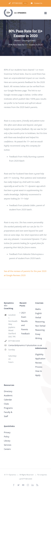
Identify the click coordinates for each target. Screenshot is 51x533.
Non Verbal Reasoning (40, 327)
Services (7, 445)
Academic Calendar (8, 397)
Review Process (38, 364)
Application (40, 358)
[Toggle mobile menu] (45, 13)
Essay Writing (38, 336)
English (38, 313)
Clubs (6, 403)
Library (7, 440)
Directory (8, 391)
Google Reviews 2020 (16, 275)
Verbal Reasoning (40, 319)
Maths (38, 309)
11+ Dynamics (11, 475)
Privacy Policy (7, 434)
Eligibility (39, 354)
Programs (8, 408)
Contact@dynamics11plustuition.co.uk (12, 345)
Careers (7, 449)
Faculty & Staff (8, 414)
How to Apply (38, 373)
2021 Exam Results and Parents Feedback (25, 323)
